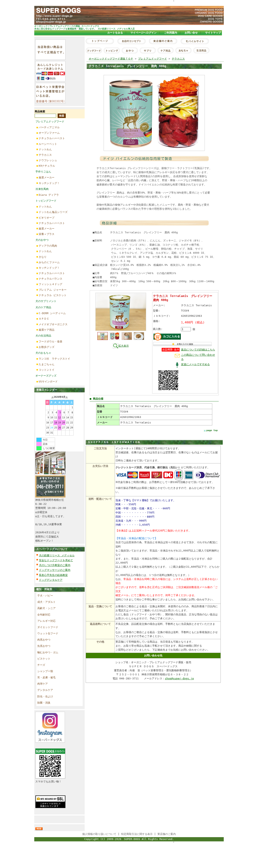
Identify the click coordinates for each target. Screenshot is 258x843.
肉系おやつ (43, 639)
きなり (43, 256)
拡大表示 (123, 345)
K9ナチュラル (47, 165)
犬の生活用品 (43, 335)
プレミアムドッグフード (49, 121)
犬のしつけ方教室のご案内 (54, 565)
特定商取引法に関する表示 (137, 834)
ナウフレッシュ (48, 160)
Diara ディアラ (49, 194)
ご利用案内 (170, 32)
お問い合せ (191, 32)
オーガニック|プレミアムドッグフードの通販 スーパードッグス (66, 26)
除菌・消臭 (43, 702)
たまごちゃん (46, 364)
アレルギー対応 (46, 620)
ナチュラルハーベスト (52, 138)
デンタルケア (45, 689)
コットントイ (46, 369)
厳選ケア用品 (46, 329)
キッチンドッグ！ (49, 183)
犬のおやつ (42, 239)
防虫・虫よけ (45, 696)
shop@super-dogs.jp (179, 678)
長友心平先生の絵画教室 (53, 575)
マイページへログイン (143, 32)
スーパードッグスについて (52, 548)
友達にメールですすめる (195, 364)
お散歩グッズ (46, 346)
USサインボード (48, 381)
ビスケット (43, 658)
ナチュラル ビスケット (53, 295)
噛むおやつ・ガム (47, 652)
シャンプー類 (45, 671)
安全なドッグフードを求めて (56, 560)
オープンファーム (49, 132)
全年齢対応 (43, 614)
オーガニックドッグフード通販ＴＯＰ (111, 58)
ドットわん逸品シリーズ (53, 212)
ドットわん (45, 149)
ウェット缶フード (47, 633)
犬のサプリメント (45, 301)
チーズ (41, 664)
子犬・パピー (45, 595)
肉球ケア (42, 683)
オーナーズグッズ (45, 375)
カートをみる (115, 32)
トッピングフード (45, 200)
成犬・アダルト (46, 601)
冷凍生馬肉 (42, 188)
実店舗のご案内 (166, 834)
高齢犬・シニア (46, 608)
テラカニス (45, 154)
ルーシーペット (48, 143)
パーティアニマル (49, 127)
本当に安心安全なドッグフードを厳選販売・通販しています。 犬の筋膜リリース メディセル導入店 (84, 28)
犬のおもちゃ (43, 352)
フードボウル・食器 (50, 341)
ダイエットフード (47, 627)
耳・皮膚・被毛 (46, 677)
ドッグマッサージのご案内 (54, 569)
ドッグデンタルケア (50, 579)
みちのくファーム (49, 262)
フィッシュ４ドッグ (50, 284)
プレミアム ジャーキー (53, 289)
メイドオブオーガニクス (53, 324)
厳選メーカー (46, 177)
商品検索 (40, 111)
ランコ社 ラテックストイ (54, 358)
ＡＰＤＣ (44, 318)
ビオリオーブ (46, 217)
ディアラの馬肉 (48, 245)
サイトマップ (213, 32)
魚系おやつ (43, 645)
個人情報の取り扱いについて (99, 834)
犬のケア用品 (43, 307)
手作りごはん (43, 171)
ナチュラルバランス (50, 278)
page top (212, 430)
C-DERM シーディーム (52, 313)
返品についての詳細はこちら (198, 349)
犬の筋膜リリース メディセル (57, 555)
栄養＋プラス (46, 234)
